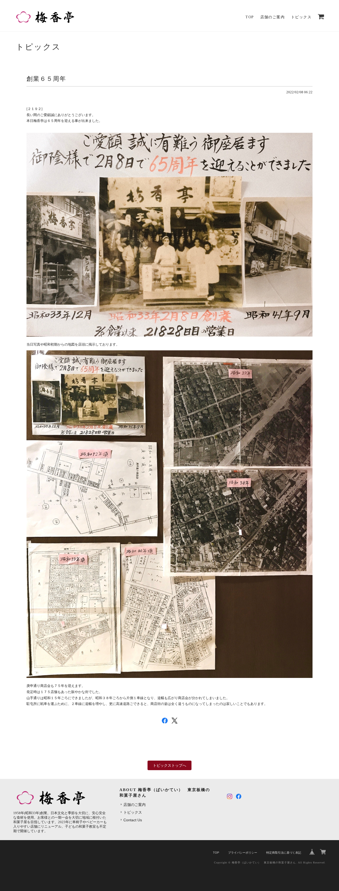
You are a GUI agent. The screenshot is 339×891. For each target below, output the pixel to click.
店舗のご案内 (272, 17)
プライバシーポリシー (242, 852)
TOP (250, 17)
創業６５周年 (46, 78)
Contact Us (132, 820)
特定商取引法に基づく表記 (283, 852)
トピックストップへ (169, 765)
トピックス (301, 17)
